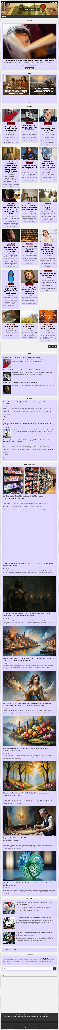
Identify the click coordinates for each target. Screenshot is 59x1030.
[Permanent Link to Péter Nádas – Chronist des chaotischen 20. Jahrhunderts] (11, 235)
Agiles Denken (16, 961)
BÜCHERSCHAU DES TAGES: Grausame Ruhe (48, 327)
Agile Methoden (29, 959)
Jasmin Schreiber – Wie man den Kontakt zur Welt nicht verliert (29, 167)
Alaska (6, 959)
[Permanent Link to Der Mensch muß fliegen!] (11, 316)
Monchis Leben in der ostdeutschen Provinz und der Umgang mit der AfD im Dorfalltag (27, 424)
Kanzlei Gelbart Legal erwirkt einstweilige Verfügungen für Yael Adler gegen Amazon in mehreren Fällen (11, 290)
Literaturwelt (48, 203)
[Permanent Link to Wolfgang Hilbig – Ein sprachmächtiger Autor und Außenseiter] (48, 115)
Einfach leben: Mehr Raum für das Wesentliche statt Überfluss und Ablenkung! (29, 208)
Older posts (51, 346)
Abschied (46, 961)
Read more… (38, 361)
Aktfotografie (38, 961)
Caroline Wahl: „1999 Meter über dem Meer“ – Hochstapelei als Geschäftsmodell (29, 290)
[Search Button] (29, 1022)
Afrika (39, 959)
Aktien (27, 961)
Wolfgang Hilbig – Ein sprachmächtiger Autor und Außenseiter (48, 128)
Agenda (24, 961)
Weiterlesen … (38, 506)
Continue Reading (30, 68)
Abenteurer (35, 959)
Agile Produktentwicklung (20, 959)
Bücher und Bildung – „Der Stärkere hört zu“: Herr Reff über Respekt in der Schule (11, 210)
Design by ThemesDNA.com (29, 1027)
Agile (4, 959)
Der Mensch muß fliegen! (11, 327)
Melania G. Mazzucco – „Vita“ (29, 327)
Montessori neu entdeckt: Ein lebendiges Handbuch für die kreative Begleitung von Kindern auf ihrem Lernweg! (16, 91)
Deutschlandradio (11, 123)
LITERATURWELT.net (29, 9)
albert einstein (51, 959)
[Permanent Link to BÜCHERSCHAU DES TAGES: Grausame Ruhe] (48, 316)
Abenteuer (11, 959)
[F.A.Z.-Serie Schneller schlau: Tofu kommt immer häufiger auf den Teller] (9, 928)
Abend (44, 959)
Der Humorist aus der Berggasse (48, 207)
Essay (11, 161)
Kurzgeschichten (48, 271)
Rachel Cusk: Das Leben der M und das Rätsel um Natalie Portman (29, 127)
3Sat (20, 961)
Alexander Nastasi (32, 961)
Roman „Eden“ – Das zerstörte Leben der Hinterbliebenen (11, 128)
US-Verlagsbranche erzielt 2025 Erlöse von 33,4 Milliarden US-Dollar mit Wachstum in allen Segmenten (26, 440)
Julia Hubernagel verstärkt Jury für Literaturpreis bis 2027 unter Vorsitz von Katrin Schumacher (29, 402)
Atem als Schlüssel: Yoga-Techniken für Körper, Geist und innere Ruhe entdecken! (29, 60)
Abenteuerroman (6, 961)
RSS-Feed (20, 905)
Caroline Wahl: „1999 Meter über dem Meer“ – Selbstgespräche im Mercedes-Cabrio (48, 250)
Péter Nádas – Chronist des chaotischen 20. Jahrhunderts (11, 249)
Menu (5, 2)
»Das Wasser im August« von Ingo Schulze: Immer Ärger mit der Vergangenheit (29, 249)
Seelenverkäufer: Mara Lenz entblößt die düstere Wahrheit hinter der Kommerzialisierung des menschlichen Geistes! (43, 91)
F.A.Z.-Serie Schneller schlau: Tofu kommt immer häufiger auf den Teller (33, 917)
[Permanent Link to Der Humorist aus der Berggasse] (48, 195)
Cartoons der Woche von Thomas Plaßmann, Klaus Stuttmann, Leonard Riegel (48, 165)
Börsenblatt (11, 284)
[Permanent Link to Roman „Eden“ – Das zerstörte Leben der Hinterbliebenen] (11, 115)
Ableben (11, 961)
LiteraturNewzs (11, 124)
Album (43, 961)
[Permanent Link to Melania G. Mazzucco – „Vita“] (29, 316)
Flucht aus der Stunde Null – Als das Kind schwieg (48, 274)
